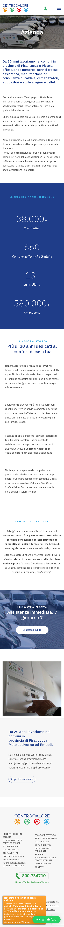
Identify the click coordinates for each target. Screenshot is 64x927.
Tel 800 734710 (52, 905)
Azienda (39, 854)
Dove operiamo (43, 845)
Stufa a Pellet (10, 853)
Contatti (39, 867)
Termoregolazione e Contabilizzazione (14, 864)
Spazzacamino (11, 849)
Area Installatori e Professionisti (45, 859)
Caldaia (7, 837)
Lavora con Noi (43, 863)
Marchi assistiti (44, 841)
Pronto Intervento (45, 835)
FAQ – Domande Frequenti (43, 849)
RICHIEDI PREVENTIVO (46, 838)
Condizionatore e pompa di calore (12, 841)
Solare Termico (11, 846)
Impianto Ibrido (11, 859)
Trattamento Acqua (13, 856)
